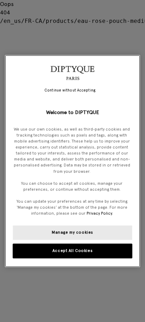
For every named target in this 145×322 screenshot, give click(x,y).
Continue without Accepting (69, 90)
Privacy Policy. (100, 213)
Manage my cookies (72, 232)
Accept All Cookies (72, 250)
